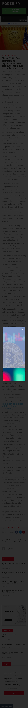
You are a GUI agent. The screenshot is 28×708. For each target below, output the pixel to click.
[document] (14, 354)
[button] (23, 329)
